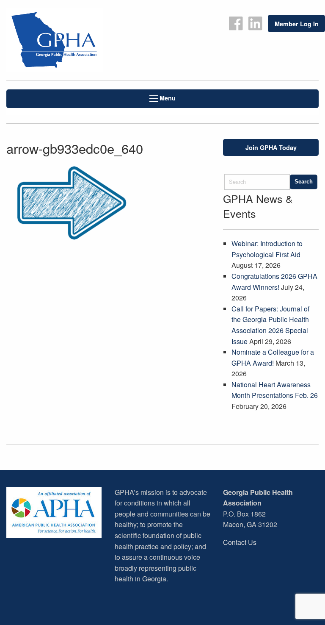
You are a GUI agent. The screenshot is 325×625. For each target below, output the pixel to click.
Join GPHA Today (271, 147)
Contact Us (239, 542)
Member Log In (297, 23)
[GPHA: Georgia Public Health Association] (81, 40)
